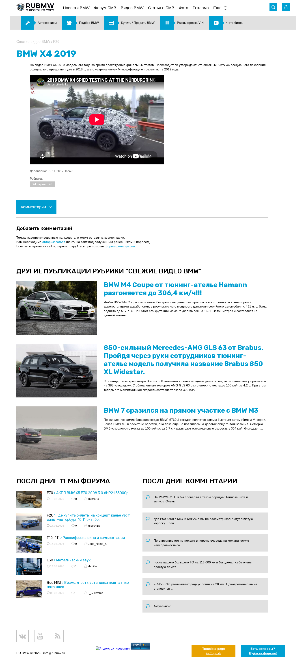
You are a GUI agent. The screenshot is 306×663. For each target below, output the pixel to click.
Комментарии (34, 207)
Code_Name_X (97, 543)
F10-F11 (53, 538)
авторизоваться (53, 242)
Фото (183, 8)
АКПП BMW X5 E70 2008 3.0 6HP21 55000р (92, 493)
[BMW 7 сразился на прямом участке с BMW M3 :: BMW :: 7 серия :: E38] (56, 433)
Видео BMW (132, 8)
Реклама (201, 8)
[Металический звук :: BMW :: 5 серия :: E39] (29, 567)
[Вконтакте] (22, 636)
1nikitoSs (93, 499)
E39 (50, 560)
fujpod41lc (93, 525)
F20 (50, 515)
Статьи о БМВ (161, 8)
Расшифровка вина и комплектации (94, 538)
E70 (50, 493)
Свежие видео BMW (33, 42)
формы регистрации (120, 246)
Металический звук (73, 560)
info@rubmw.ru (54, 653)
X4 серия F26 (42, 184)
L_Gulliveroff (95, 593)
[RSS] (58, 636)
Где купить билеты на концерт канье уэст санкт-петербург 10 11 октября (88, 517)
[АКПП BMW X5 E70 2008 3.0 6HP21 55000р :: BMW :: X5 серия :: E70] (29, 500)
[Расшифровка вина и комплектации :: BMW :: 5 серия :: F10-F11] (29, 545)
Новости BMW (76, 8)
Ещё (217, 8)
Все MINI (54, 582)
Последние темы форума (63, 481)
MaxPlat (92, 566)
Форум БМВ (105, 8)
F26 (56, 42)
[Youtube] (40, 636)
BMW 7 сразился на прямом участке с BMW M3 (181, 410)
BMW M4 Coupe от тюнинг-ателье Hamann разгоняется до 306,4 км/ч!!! (175, 289)
